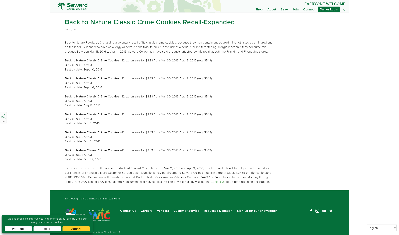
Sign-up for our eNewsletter (257, 210)
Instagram (317, 210)
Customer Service (186, 210)
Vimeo (330, 210)
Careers (146, 210)
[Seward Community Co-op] (94, 6)
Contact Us (218, 181)
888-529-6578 (112, 199)
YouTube (324, 210)
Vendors (163, 210)
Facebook (310, 210)
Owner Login (329, 9)
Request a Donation (218, 210)
